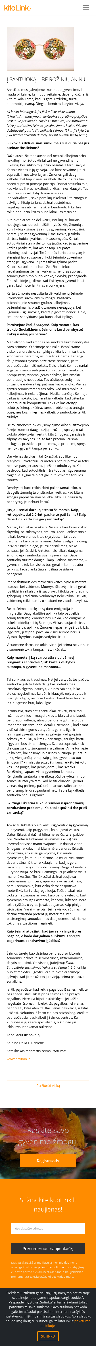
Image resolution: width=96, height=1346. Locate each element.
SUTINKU (48, 1336)
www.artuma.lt (19, 1059)
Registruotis (48, 1160)
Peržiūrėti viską (48, 1085)
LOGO (17, 7)
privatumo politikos (51, 1267)
